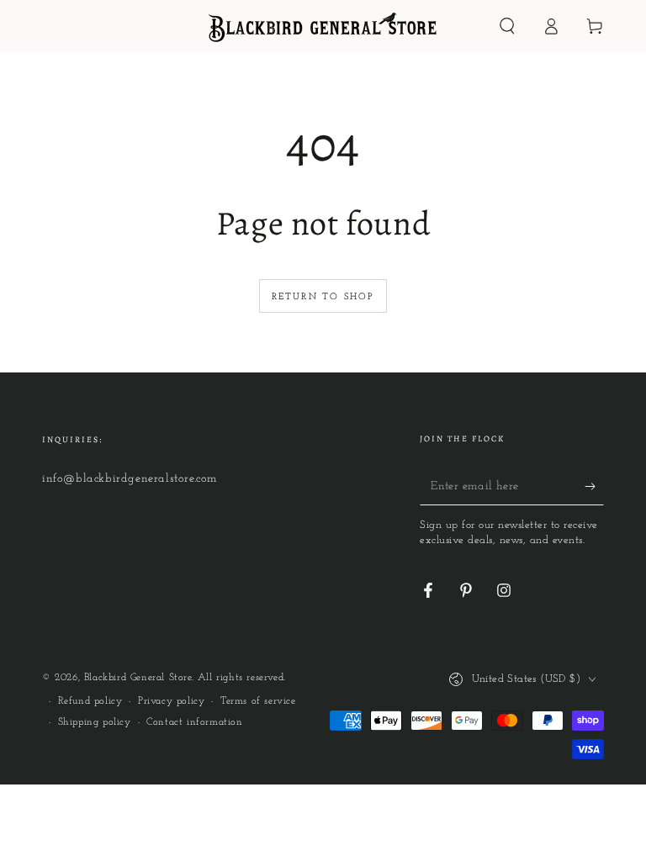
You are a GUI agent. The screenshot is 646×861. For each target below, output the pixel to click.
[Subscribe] (594, 485)
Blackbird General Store (138, 678)
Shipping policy (94, 722)
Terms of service (258, 701)
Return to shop (323, 297)
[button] (507, 26)
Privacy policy (171, 701)
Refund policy (90, 701)
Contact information (194, 722)
